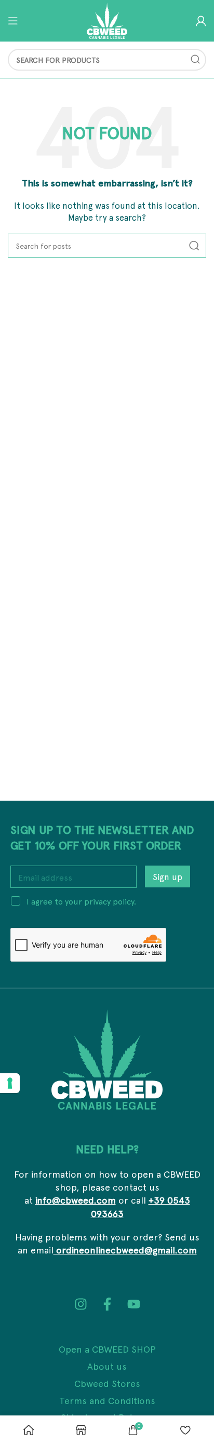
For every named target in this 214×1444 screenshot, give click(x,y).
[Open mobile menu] (13, 20)
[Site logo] (107, 19)
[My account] (201, 20)
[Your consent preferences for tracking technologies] (10, 1083)
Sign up (167, 876)
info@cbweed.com (75, 1199)
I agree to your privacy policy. (81, 901)
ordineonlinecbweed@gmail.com (125, 1249)
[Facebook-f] (107, 1304)
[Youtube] (133, 1304)
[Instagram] (80, 1304)
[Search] (195, 60)
